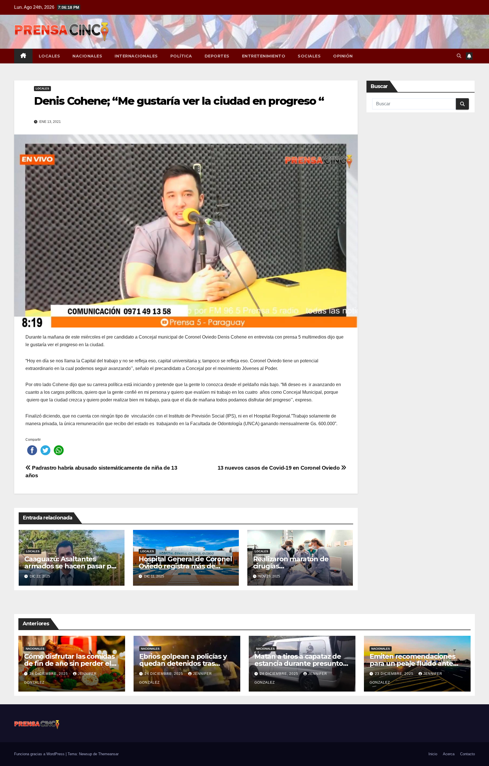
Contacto (467, 754)
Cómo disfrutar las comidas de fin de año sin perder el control (69, 663)
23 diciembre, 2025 (395, 674)
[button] (459, 56)
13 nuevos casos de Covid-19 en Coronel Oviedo (279, 468)
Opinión (343, 56)
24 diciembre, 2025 (49, 674)
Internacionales (136, 56)
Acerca (448, 754)
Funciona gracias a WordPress (40, 754)
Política (181, 56)
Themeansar (108, 754)
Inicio (432, 754)
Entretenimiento (264, 56)
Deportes (217, 56)
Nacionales (87, 56)
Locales (49, 56)
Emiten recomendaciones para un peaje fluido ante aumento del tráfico (412, 663)
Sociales (309, 56)
